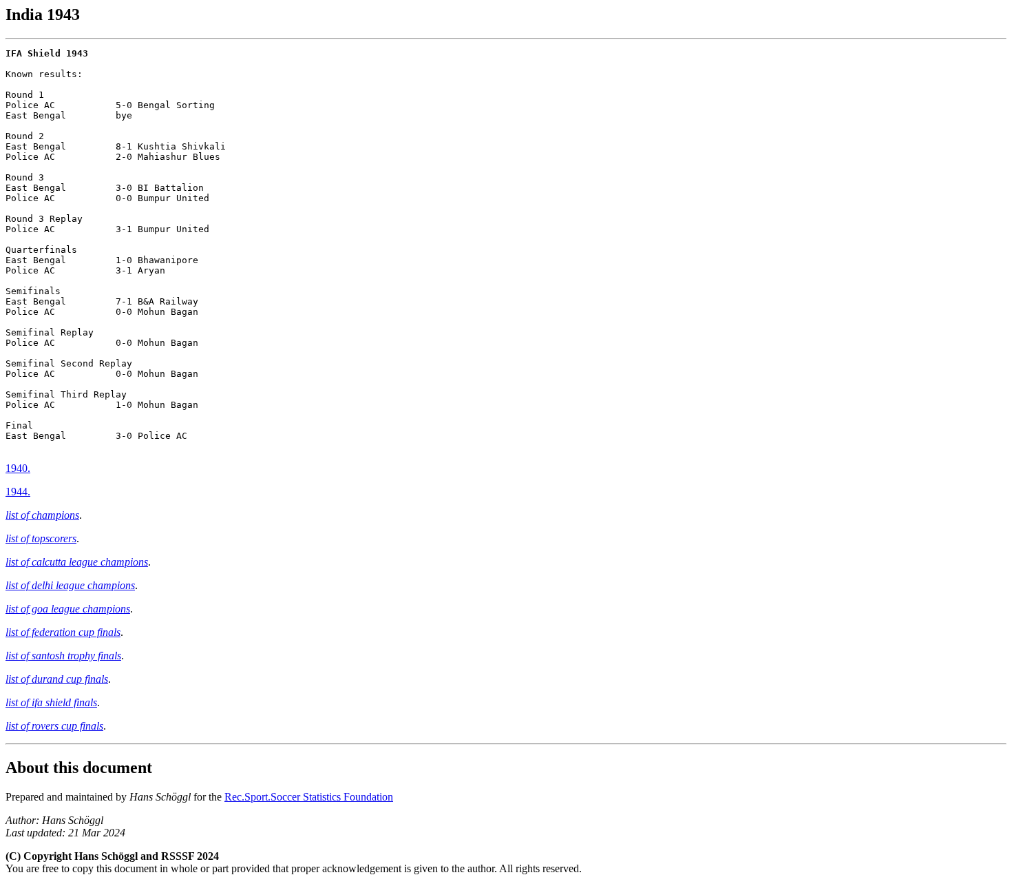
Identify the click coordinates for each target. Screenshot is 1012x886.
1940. (18, 468)
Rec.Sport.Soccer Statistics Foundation (308, 797)
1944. (18, 491)
